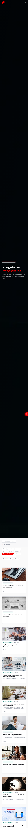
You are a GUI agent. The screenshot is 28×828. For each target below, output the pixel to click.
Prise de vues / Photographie (9, 556)
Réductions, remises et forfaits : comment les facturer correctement (13, 765)
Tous (4, 548)
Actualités (11, 548)
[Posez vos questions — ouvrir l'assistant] (26, 414)
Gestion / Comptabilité (7, 553)
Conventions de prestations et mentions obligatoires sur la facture (12, 675)
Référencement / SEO (7, 558)
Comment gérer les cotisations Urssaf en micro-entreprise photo (12, 735)
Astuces (18, 548)
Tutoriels (17, 558)
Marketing (18, 553)
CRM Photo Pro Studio (7, 551)
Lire (23, 591)
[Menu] (25, 2)
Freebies (17, 551)
